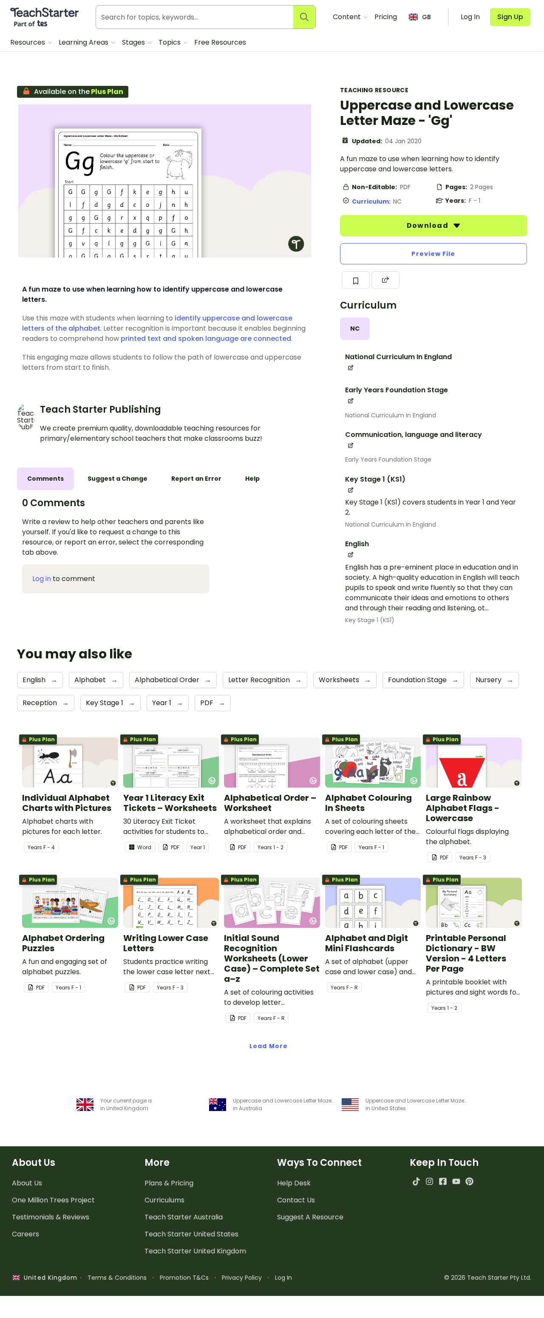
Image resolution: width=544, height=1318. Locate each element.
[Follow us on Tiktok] (416, 1181)
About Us (27, 1183)
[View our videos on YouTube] (456, 1181)
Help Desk (294, 1183)
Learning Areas (84, 42)
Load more (268, 1046)
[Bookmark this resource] (356, 280)
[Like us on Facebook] (442, 1181)
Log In (283, 1277)
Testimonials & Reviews (50, 1217)
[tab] (355, 328)
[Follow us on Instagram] (429, 1181)
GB (426, 17)
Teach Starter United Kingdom (195, 1251)
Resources (28, 42)
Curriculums (164, 1200)
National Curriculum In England (390, 415)
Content (348, 17)
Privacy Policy (242, 1277)
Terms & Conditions (117, 1277)
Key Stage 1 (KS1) (369, 620)
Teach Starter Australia (183, 1217)
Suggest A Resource (310, 1217)
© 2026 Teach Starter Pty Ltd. (487, 1277)
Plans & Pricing (168, 1183)
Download (428, 225)
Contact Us (296, 1200)
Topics (170, 42)
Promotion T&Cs (184, 1277)
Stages (134, 42)
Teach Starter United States (191, 1234)
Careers (25, 1234)
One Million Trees (53, 1200)
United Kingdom (49, 1277)
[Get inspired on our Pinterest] (469, 1181)
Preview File (433, 253)
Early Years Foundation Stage (388, 459)
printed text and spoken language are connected (206, 338)
